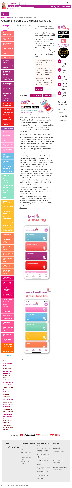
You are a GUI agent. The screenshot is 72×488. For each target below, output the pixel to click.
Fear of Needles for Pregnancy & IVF (8, 329)
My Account (45, 3)
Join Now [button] (39, 89)
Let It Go (5, 140)
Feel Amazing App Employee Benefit (8, 427)
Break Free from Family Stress (8, 104)
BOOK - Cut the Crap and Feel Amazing (63, 116)
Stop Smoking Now (7, 94)
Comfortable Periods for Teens (7, 272)
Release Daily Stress (7, 136)
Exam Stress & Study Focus (8, 383)
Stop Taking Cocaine (6, 99)
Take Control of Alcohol (8, 66)
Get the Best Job (8, 206)
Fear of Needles (8, 128)
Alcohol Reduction (6, 360)
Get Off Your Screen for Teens (7, 248)
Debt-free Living (8, 222)
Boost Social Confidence (7, 162)
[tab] (23, 95)
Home (3, 17)
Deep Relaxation (8, 48)
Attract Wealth (8, 387)
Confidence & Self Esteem (7, 372)
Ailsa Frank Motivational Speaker (7, 420)
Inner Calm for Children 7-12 (7, 283)
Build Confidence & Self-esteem (7, 156)
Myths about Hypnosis (58, 451)
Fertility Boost (7, 318)
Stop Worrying (7, 131)
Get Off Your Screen (7, 89)
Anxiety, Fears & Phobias (8, 405)
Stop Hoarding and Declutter (7, 84)
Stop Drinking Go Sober (8, 61)
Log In (51, 3)
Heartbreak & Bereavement (7, 415)
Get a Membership (7, 33)
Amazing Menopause (6, 305)
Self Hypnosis (56, 458)
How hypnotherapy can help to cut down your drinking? (43, 456)
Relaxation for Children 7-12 (7, 277)
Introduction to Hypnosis (43, 460)
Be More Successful (6, 202)
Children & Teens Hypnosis (6, 377)
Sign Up (56, 3)
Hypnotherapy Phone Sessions (8, 350)
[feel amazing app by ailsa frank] (37, 99)
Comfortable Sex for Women (8, 300)
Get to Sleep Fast (7, 44)
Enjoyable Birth (7, 315)
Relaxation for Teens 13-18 (7, 235)
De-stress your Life (7, 150)
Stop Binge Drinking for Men (8, 78)
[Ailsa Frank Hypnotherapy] (17, 5)
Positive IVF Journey (6, 323)
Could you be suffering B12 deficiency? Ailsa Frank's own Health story (43, 450)
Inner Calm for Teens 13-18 (7, 265)
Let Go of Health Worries (8, 144)
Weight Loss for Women (8, 186)
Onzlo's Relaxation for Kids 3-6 (7, 289)
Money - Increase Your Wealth (7, 211)
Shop (8, 17)
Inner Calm (6, 57)
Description (23, 95)
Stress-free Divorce (6, 123)
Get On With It (7, 171)
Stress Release (8, 402)
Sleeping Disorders (6, 395)
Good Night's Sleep (7, 38)
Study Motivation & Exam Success (8, 229)
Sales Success (7, 225)
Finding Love (7, 109)
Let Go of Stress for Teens (8, 253)
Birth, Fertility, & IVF (8, 364)
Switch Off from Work (8, 52)
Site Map (23, 449)
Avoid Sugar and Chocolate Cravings (8, 180)
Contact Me (24, 447)
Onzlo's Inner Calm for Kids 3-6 (8, 295)
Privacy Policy (24, 455)
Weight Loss (7, 368)
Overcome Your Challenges (7, 167)
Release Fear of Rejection (8, 113)
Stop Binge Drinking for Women (6, 73)
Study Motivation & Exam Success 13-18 (8, 260)
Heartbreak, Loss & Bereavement (8, 118)
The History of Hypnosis (43, 475)
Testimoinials (36, 95)
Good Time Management (7, 217)
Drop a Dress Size (7, 191)
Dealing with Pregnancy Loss (8, 335)
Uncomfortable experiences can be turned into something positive (60, 469)
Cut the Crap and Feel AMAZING (8, 345)
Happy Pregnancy (6, 310)
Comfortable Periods (7, 340)
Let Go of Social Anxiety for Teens (8, 241)
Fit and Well (6, 175)
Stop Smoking (8, 399)
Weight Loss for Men (8, 196)
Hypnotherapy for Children (60, 465)
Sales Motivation (6, 391)
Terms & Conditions (26, 452)
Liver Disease (40, 478)
